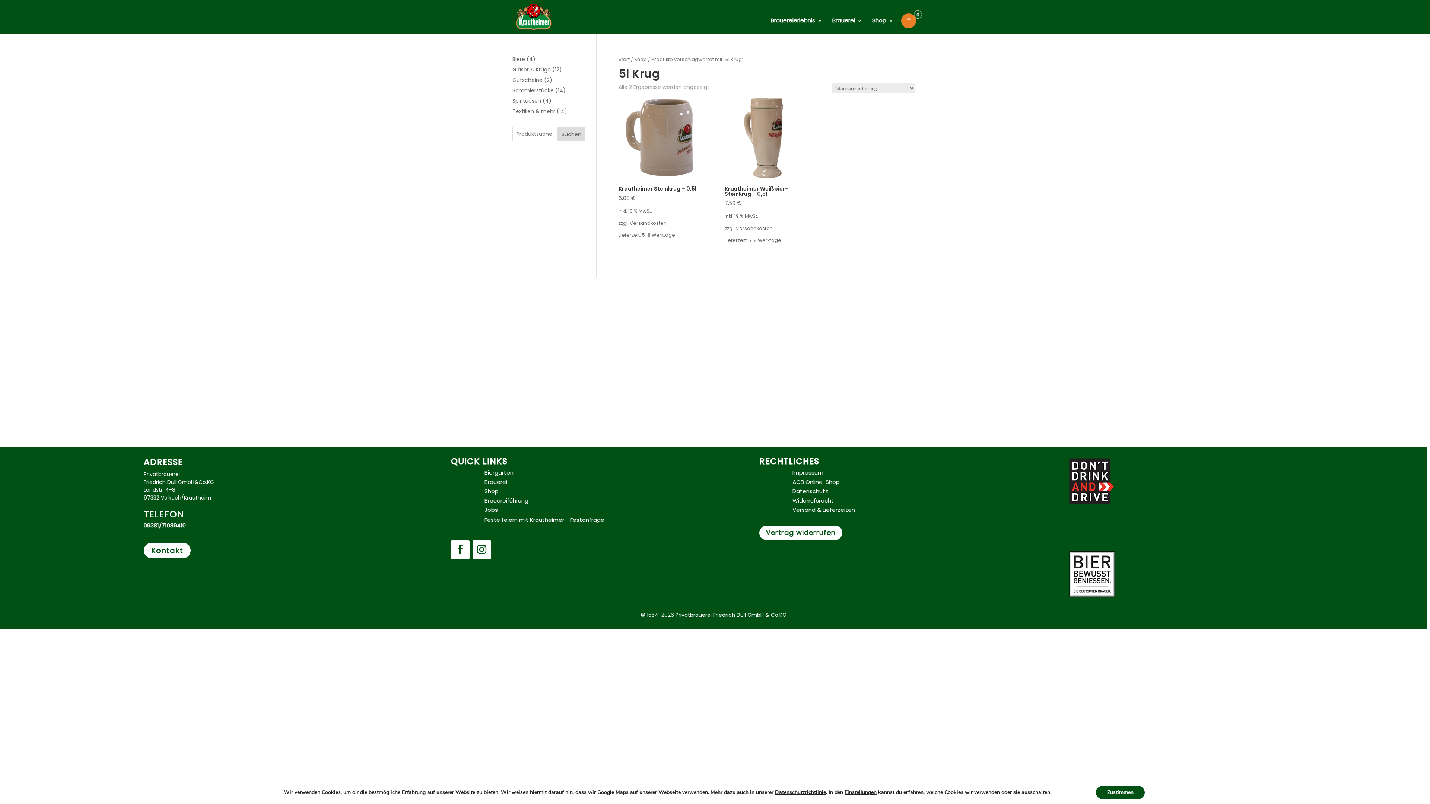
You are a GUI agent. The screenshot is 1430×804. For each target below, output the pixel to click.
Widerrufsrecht (813, 500)
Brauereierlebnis (793, 21)
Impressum (807, 472)
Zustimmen (1120, 792)
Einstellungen (861, 792)
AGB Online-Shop (816, 482)
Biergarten (499, 472)
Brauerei (843, 21)
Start (624, 59)
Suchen (571, 134)
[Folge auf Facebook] (460, 549)
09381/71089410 (165, 525)
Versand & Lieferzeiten (823, 510)
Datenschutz (810, 491)
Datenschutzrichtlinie (800, 792)
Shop (879, 21)
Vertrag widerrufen (801, 532)
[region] (715, 402)
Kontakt (167, 550)
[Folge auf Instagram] (482, 549)
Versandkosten (648, 223)
